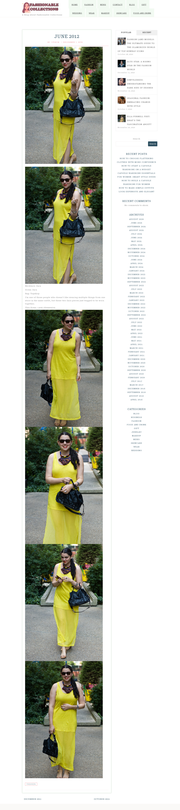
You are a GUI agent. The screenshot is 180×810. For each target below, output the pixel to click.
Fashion (88, 5)
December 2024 (136, 249)
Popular (126, 32)
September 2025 (136, 227)
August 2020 (136, 374)
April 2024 (137, 263)
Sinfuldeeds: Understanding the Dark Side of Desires (140, 84)
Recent (147, 32)
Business (136, 417)
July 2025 (136, 234)
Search (136, 139)
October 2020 (136, 367)
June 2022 (136, 326)
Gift (144, 5)
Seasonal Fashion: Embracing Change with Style (138, 102)
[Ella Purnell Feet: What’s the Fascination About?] (122, 118)
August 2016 (136, 396)
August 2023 (136, 285)
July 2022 (136, 322)
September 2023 (136, 282)
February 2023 (136, 297)
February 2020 (136, 378)
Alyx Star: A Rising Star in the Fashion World (139, 65)
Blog (132, 5)
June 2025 (136, 238)
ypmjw (55, 42)
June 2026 (136, 223)
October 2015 (102, 799)
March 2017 (136, 385)
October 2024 (136, 256)
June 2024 (136, 260)
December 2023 (136, 274)
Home (75, 5)
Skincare (121, 13)
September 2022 (136, 315)
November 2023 (136, 278)
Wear (92, 13)
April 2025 (137, 245)
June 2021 (136, 337)
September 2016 (136, 392)
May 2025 (136, 241)
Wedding (77, 13)
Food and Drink (142, 13)
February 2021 (136, 352)
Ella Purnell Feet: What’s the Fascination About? (139, 120)
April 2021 (137, 344)
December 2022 (136, 304)
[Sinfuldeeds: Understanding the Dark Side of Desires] (122, 82)
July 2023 (136, 289)
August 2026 (136, 219)
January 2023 (136, 300)
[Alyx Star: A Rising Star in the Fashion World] (122, 64)
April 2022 (137, 333)
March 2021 (136, 348)
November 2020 (136, 363)
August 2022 (136, 319)
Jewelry (137, 432)
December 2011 (32, 799)
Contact (117, 5)
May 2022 (136, 330)
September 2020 (136, 370)
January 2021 (136, 355)
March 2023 (136, 293)
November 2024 (136, 252)
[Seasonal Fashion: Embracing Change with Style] (122, 100)
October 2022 (136, 311)
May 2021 (136, 341)
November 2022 (136, 308)
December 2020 (136, 359)
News (103, 5)
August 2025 (136, 230)
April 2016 (137, 400)
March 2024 (136, 267)
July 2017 (136, 381)
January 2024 (136, 271)
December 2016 (136, 389)
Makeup (105, 13)
